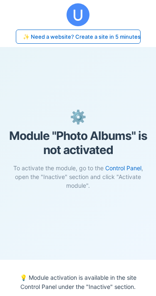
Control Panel (123, 168)
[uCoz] (78, 14)
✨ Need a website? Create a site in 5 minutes (82, 36)
